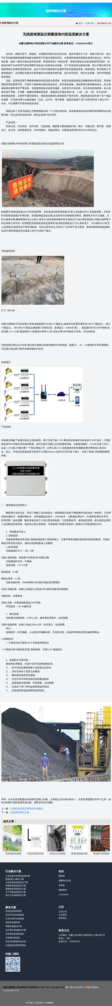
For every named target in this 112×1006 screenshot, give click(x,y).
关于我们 (30, 1003)
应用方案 (90, 23)
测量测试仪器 (65, 881)
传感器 (62, 885)
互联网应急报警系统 (15, 934)
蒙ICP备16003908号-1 (75, 987)
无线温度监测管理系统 (16, 945)
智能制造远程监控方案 (16, 889)
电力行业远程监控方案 (16, 895)
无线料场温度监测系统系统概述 (26, 808)
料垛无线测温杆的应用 (16, 941)
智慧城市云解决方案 (15, 879)
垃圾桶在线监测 (13, 938)
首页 (80, 23)
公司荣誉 (63, 915)
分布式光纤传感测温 (15, 919)
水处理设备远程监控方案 (17, 882)
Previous (5, 840)
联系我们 (63, 918)
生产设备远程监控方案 (16, 892)
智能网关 (63, 890)
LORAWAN (64, 895)
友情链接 (49, 1003)
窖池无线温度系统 (14, 911)
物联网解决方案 (104, 23)
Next (108, 840)
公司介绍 (63, 912)
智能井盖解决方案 (14, 926)
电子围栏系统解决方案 (16, 930)
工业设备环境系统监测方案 (18, 876)
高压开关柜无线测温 (15, 915)
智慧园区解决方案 (19, 812)
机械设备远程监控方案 (16, 885)
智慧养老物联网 (13, 922)
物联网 (62, 876)
